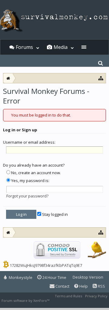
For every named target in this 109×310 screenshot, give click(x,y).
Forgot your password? (27, 196)
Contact (61, 286)
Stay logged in (54, 214)
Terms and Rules (68, 296)
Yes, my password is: (29, 180)
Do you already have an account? (33, 165)
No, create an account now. (35, 172)
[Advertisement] (54, 105)
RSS (101, 286)
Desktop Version (88, 277)
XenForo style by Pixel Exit (71, 300)
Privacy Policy (96, 296)
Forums (24, 47)
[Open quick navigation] (101, 232)
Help (83, 286)
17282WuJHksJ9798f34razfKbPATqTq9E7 (46, 265)
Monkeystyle (20, 277)
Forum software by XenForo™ (26, 300)
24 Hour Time (53, 277)
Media (61, 47)
